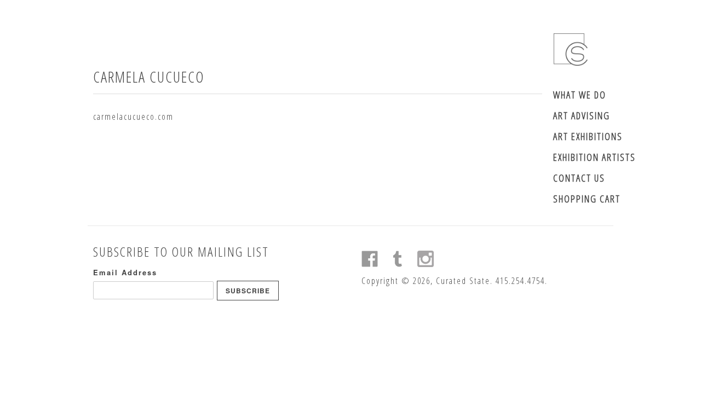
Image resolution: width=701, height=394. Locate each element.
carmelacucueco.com (133, 117)
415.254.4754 (520, 281)
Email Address (125, 272)
